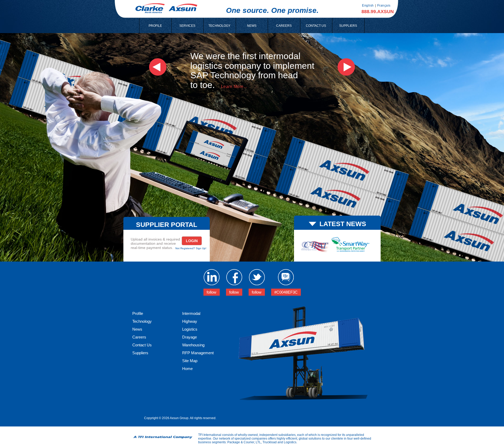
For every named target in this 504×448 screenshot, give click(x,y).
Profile (137, 313)
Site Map (189, 360)
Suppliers (140, 353)
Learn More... (234, 86)
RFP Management (198, 353)
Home (187, 368)
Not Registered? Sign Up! (190, 248)
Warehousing (193, 345)
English (368, 5)
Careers (139, 337)
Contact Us (142, 345)
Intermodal (191, 313)
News (137, 329)
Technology (142, 321)
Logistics (189, 329)
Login (192, 241)
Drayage (189, 337)
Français (384, 5)
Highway (189, 321)
